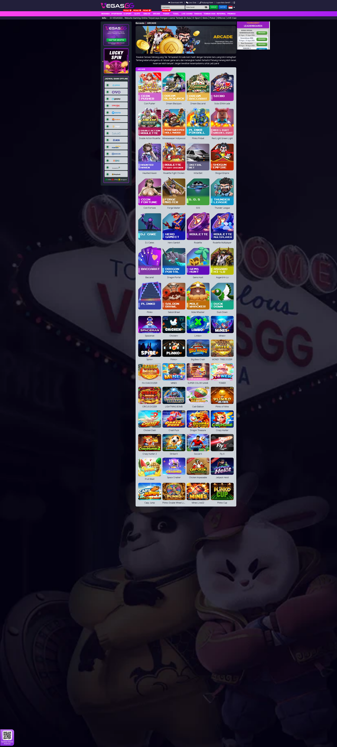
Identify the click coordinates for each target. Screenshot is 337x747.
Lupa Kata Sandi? (223, 2)
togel (176, 14)
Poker (166, 14)
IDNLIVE (146, 14)
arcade (156, 14)
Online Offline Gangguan (117, 179)
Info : (104, 18)
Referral (221, 14)
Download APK (176, 2)
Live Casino (187, 14)
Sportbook (116, 14)
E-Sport (127, 14)
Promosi (231, 14)
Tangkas (198, 14)
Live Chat (192, 2)
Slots (137, 14)
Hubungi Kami (207, 2)
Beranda (105, 14)
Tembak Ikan (209, 14)
